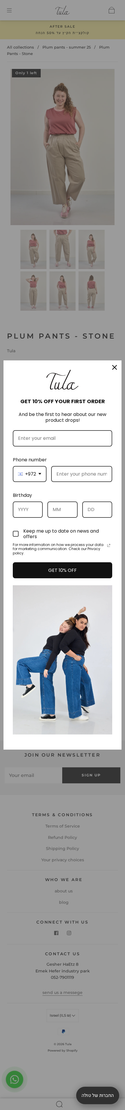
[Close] (115, 367)
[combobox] (30, 474)
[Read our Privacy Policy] (108, 545)
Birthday (22, 495)
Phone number (30, 459)
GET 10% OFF (62, 570)
